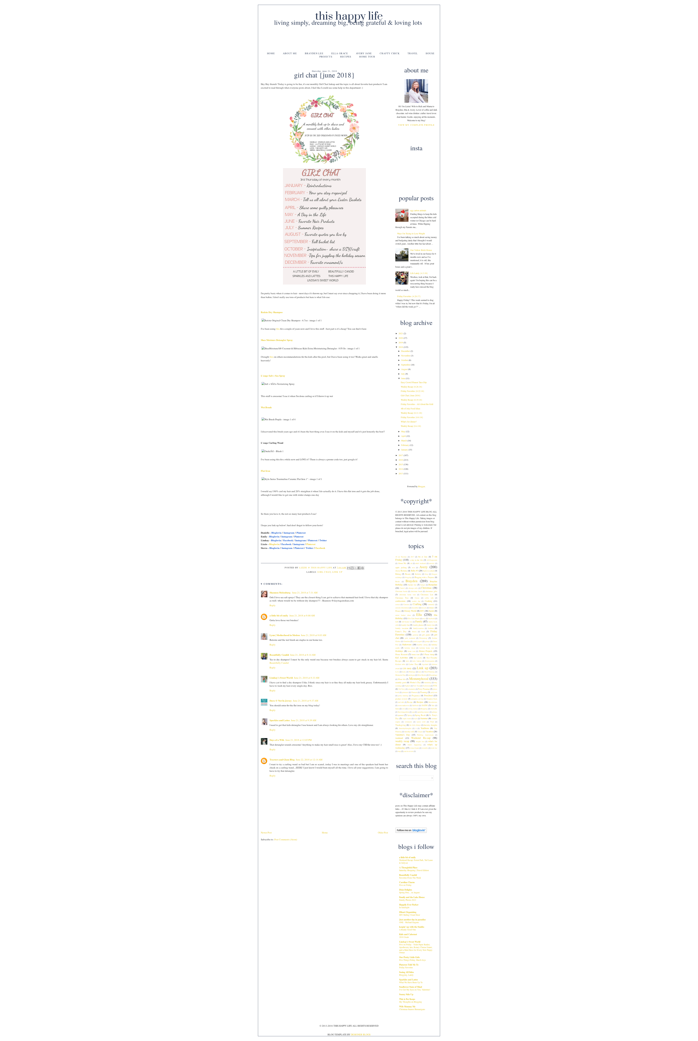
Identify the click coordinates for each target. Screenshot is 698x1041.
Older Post (383, 832)
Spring (409, 715)
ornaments (411, 689)
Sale (433, 705)
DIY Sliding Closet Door (409, 914)
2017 (401, 455)
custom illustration (402, 608)
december (415, 608)
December (405, 350)
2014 (401, 468)
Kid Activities (401, 657)
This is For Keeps (407, 999)
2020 (401, 337)
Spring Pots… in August (409, 892)
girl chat (324, 571)
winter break (414, 748)
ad (411, 563)
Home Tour (367, 56)
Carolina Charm (407, 882)
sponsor (401, 715)
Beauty (408, 574)
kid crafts (418, 657)
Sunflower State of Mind (410, 986)
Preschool (428, 695)
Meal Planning (429, 672)
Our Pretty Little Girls (409, 957)
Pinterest (301, 532)
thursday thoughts (430, 725)
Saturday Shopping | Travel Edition (414, 870)
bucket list (412, 584)
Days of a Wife (277, 740)
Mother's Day (415, 682)
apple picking (401, 567)
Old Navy (401, 689)
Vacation (429, 731)
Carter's (402, 588)
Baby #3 (414, 570)
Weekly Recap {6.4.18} (411, 425)
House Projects (426, 650)
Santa (397, 709)
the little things (414, 725)
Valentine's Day (402, 734)
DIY (422, 610)
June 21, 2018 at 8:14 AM (303, 654)
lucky (404, 672)
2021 (401, 333)
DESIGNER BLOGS (360, 1034)
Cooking (428, 600)
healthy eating (422, 644)
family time (431, 625)
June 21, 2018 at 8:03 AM (313, 635)
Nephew (407, 686)
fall (396, 621)
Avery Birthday (401, 570)
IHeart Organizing (407, 912)
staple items (406, 718)
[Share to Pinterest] (362, 568)
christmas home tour (407, 594)
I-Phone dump (428, 654)
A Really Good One (407, 929)
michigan (411, 675)
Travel (413, 53)
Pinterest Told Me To (408, 964)
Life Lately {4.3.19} (419, 273)
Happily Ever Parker (408, 904)
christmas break (416, 591)
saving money (413, 709)
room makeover (403, 705)
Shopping (424, 709)
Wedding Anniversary (425, 735)
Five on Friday (405, 885)
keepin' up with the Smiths (411, 926)
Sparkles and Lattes (280, 720)
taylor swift (421, 722)
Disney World (410, 610)
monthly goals (400, 682)
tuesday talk (409, 731)
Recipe (410, 702)
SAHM (425, 705)
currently (431, 604)
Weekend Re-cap (420, 738)
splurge (434, 712)
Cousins (406, 604)
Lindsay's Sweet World (281, 677)
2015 (401, 464)
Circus (417, 598)
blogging (408, 577)
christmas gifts (431, 591)
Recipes (345, 56)
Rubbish (415, 705)
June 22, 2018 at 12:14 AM (309, 759)
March (404, 440)
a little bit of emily (279, 615)
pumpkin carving (417, 699)
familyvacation (418, 628)
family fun (405, 625)
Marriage (412, 672)
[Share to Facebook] (359, 568)
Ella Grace (339, 53)
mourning (427, 682)
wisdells (425, 748)
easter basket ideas (403, 615)
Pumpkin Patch (431, 699)
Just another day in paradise (412, 919)
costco (397, 604)
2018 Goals (404, 937)
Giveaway (423, 638)
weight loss (420, 741)
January (404, 449)
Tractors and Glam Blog (282, 759)
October (405, 360)
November (406, 355)
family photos (418, 625)
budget (422, 585)
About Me (290, 53)
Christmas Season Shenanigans (412, 1009)
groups (427, 641)
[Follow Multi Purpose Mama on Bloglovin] (411, 832)
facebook (431, 618)
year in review (408, 751)
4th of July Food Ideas (410, 408)
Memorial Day (400, 675)
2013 (401, 473)
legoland (425, 664)
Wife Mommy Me (407, 1006)
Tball (432, 722)
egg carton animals (418, 210)
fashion (431, 628)
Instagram (289, 532)
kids (407, 661)
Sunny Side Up (406, 994)
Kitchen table (400, 664)
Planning (423, 692)
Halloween (407, 644)
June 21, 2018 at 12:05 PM (298, 740)
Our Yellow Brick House (421, 250)
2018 (401, 346)
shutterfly (433, 709)
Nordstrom (426, 686)
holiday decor (410, 648)
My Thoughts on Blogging (410, 1001)
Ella (419, 614)
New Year (416, 686)
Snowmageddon (403, 712)
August (404, 369)
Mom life (402, 679)
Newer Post (266, 832)
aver (413, 567)
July (403, 373)
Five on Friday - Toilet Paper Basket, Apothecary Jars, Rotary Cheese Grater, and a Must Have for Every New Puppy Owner (415, 948)
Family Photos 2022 (407, 900)
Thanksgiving (400, 725)
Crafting (417, 604)
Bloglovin (276, 532)
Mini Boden (422, 675)
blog (426, 574)
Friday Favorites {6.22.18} (412, 391)
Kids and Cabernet (408, 934)
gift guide (426, 634)
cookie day (416, 601)
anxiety (431, 563)
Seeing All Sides (406, 972)
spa (413, 712)
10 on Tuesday (401, 557)
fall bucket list (407, 622)
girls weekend (410, 638)
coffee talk (429, 598)
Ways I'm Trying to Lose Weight (411, 233)
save (403, 709)
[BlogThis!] (352, 568)
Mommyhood (418, 678)
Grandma (407, 641)
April (403, 435)
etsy (423, 618)
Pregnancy (416, 695)
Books (397, 581)
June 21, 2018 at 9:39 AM (303, 720)
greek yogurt (417, 641)
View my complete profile (416, 124)
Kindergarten (429, 661)
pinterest (405, 692)
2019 (401, 342)
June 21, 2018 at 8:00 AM (302, 615)
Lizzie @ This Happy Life (316, 567)
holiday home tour (427, 648)
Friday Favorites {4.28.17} (409, 296)
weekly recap (402, 741)
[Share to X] (355, 568)
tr (416, 728)
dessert (423, 608)
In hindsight (404, 907)
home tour (411, 651)
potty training (403, 695)
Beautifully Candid (279, 654)
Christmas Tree (402, 598)
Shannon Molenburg (280, 592)
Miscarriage (433, 675)
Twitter (323, 540)
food (423, 631)
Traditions (425, 728)
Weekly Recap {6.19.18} (411, 399)
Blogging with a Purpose (424, 577)
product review (401, 699)
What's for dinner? (409, 421)
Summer (424, 718)
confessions (400, 600)
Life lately (407, 668)
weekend (399, 737)
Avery (423, 567)
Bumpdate (432, 584)
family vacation (401, 628)
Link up (337, 571)
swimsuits (408, 722)
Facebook (288, 540)
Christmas (426, 587)
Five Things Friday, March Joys (412, 960)
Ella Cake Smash (414, 618)
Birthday (418, 574)
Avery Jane (364, 53)
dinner (431, 607)
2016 (401, 459)
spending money (423, 712)
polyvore (434, 692)
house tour (416, 654)
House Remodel (401, 654)
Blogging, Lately (406, 975)
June (403, 378)
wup (399, 751)
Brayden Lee (314, 53)
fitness (414, 631)
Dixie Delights (405, 889)
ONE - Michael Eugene (409, 922)
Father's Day (400, 631)
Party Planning (424, 689)
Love (397, 672)
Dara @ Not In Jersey (281, 700)
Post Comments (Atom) (285, 839)
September (406, 364)
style (415, 718)
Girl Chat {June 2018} (410, 395)
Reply (273, 605)
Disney (398, 611)
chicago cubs (413, 588)
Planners (414, 692)
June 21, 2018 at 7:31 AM (305, 592)
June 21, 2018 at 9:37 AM (305, 700)
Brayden (412, 581)
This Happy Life (349, 16)
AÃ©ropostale (432, 560)
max (419, 672)
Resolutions (433, 702)
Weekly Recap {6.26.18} (411, 386)
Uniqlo (420, 731)
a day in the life (416, 560)
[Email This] (348, 568)
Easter (431, 610)
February (405, 445)
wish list (434, 748)
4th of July (422, 556)
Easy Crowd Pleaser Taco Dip (414, 382)
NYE (435, 685)
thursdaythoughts (405, 728)
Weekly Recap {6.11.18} (411, 412)
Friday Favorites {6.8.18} (412, 417)
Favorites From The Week (410, 877)
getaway (415, 635)
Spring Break (420, 715)
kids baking (417, 661)
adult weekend (420, 563)
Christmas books (401, 591)
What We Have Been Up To (411, 982)
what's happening (415, 745)
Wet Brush (266, 407)
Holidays (399, 650)
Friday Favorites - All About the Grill (417, 404)
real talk (401, 702)
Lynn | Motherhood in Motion (285, 635)
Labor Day (413, 664)
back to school (428, 570)
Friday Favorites (406, 967)
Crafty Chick (390, 53)
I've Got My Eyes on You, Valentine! (414, 989)
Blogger (421, 486)
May (403, 431)
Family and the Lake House (412, 897)
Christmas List (427, 594)
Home (271, 53)
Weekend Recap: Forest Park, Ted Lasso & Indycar (416, 861)
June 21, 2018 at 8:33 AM (306, 677)
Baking (398, 574)
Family (418, 621)
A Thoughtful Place (408, 867)
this (278, 328)
